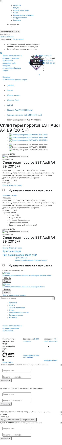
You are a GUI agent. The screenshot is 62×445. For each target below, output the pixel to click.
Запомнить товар (9, 195)
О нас (15, 13)
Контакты (17, 20)
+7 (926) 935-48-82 (47, 63)
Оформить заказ (28, 420)
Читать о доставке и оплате (14, 295)
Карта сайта (7, 362)
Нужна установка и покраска (30, 190)
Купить (5, 185)
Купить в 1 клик (15, 185)
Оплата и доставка (21, 10)
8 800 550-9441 (45, 56)
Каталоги (17, 5)
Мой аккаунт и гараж (10, 31)
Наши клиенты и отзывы (23, 15)
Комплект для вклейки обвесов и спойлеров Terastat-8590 (26, 275)
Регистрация (18, 39)
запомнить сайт (9, 63)
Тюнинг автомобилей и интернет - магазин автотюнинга (11, 58)
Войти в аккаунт (6, 37)
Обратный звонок (46, 61)
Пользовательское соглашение (31, 356)
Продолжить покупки (10, 420)
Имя (3, 367)
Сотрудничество (20, 18)
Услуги (16, 8)
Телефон (5, 374)
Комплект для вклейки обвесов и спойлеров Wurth (23, 287)
